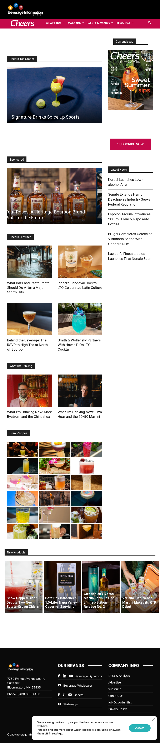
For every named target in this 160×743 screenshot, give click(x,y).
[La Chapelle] (22, 449)
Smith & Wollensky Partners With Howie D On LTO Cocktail (79, 344)
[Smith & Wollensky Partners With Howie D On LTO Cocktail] (80, 319)
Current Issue (124, 41)
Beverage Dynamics (88, 676)
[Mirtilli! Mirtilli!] (54, 449)
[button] (149, 23)
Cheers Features (20, 237)
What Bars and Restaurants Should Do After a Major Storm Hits (28, 287)
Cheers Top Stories (22, 59)
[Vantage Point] (22, 466)
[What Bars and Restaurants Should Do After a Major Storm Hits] (29, 262)
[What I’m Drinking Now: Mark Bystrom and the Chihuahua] (29, 391)
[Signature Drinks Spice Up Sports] (54, 95)
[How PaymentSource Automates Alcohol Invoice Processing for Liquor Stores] (54, 196)
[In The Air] (86, 482)
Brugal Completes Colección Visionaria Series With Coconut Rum (130, 239)
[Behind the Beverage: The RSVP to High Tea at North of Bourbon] (29, 319)
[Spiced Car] (54, 531)
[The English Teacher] (22, 482)
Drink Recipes (18, 433)
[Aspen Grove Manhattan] (54, 499)
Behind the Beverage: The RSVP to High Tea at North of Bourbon (27, 344)
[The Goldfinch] (22, 515)
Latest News (119, 169)
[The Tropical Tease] (54, 466)
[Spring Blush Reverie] (54, 515)
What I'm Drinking (21, 366)
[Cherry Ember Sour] (86, 466)
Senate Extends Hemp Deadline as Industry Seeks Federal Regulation (129, 199)
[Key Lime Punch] (22, 499)
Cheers (78, 695)
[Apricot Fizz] (54, 482)
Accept (139, 728)
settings (57, 734)
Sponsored (17, 159)
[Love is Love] (86, 499)
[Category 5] (86, 449)
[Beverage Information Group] (28, 9)
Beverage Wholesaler (77, 685)
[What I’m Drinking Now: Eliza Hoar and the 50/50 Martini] (80, 391)
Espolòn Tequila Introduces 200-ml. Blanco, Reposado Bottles (129, 219)
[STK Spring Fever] (86, 515)
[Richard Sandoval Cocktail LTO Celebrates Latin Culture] (80, 262)
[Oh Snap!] (22, 531)
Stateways (70, 704)
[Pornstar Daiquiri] (86, 531)
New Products (16, 552)
